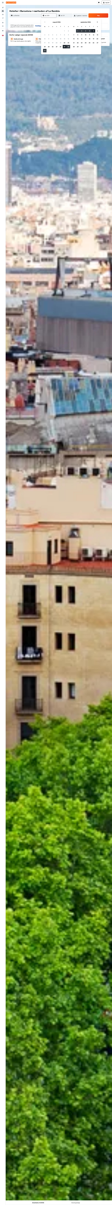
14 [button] (60, 39)
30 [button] (68, 46)
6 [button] (56, 35)
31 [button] (44, 50)
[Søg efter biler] (3, 14)
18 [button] (48, 43)
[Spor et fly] (3, 26)
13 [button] (56, 39)
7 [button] (60, 35)
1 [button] (64, 31)
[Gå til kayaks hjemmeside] (11, 3)
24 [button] (45, 46)
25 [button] (48, 46)
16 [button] (68, 39)
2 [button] (68, 31)
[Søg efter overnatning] (3, 11)
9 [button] (68, 35)
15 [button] (64, 39)
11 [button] (48, 39)
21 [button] (60, 43)
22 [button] (64, 43)
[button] (3, 2)
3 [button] (44, 35)
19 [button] (52, 43)
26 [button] (52, 46)
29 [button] (64, 46)
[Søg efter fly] (3, 7)
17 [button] (44, 43)
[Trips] (3, 30)
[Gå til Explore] (3, 22)
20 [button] (56, 43)
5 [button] (52, 35)
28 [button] (60, 46)
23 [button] (68, 43)
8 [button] (64, 35)
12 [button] (52, 39)
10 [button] (45, 39)
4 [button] (48, 35)
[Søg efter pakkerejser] (3, 18)
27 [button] (56, 46)
